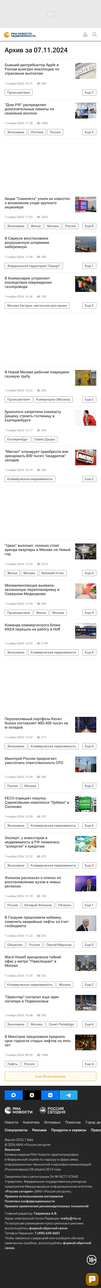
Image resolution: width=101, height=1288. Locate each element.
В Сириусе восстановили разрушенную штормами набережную (27, 242)
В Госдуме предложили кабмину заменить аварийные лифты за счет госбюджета (37, 921)
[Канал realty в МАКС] (14, 1095)
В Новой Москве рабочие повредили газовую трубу (37, 374)
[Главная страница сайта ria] (5, 34)
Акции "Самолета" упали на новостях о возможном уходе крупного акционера (37, 203)
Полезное (73, 1122)
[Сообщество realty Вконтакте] (50, 1095)
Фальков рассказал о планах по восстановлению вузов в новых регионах (33, 882)
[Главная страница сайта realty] (28, 34)
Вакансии (12, 1149)
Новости (11, 1122)
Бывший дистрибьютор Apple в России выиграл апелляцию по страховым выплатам (32, 69)
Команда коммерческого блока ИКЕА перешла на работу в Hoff (32, 627)
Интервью (52, 1122)
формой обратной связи (48, 1228)
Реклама (39, 1130)
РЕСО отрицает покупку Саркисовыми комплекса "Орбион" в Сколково (37, 802)
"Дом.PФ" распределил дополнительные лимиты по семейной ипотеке (29, 109)
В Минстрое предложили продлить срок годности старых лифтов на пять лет (37, 1041)
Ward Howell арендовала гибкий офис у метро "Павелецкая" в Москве (33, 961)
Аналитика (31, 1122)
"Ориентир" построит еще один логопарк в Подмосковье (32, 999)
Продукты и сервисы (68, 1130)
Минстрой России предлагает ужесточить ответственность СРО (34, 761)
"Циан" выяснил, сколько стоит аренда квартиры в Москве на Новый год (37, 549)
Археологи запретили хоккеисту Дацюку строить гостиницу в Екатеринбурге (33, 416)
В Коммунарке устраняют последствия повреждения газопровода (28, 282)
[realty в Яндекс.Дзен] (32, 1095)
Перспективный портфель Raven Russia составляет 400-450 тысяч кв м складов (36, 723)
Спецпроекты (16, 1130)
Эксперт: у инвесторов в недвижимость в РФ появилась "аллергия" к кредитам (32, 842)
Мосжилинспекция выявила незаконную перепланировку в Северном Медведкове (32, 589)
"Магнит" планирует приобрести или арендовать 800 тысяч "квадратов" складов (36, 456)
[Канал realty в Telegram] (69, 1095)
